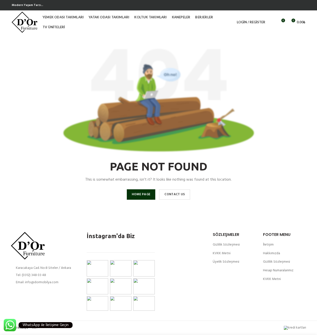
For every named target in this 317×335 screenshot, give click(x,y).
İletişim (268, 245)
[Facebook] (297, 5)
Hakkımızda (271, 253)
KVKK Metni (222, 253)
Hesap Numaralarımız (278, 270)
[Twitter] (302, 5)
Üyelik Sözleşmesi (226, 262)
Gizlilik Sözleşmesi (226, 245)
